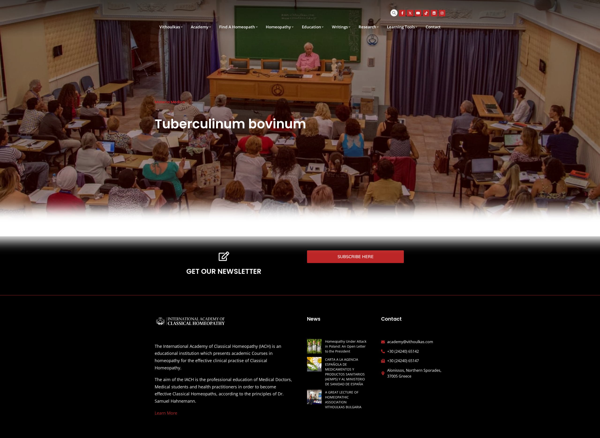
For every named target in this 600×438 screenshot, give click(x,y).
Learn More (166, 413)
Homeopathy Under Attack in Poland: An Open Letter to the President (345, 346)
